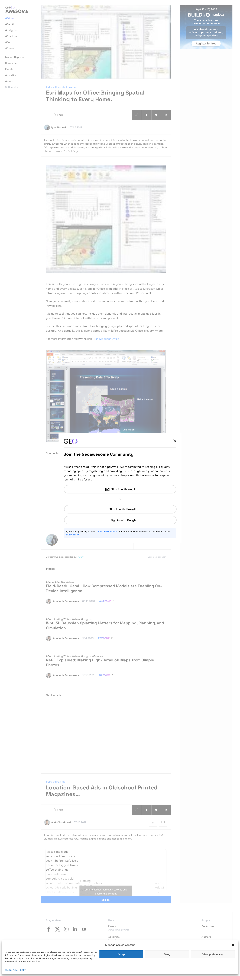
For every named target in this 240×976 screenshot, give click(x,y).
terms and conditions (107, 531)
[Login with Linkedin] (120, 509)
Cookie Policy (11, 969)
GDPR (23, 969)
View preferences (212, 954)
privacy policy (72, 534)
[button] (233, 945)
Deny (167, 954)
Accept (121, 954)
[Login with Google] (120, 520)
